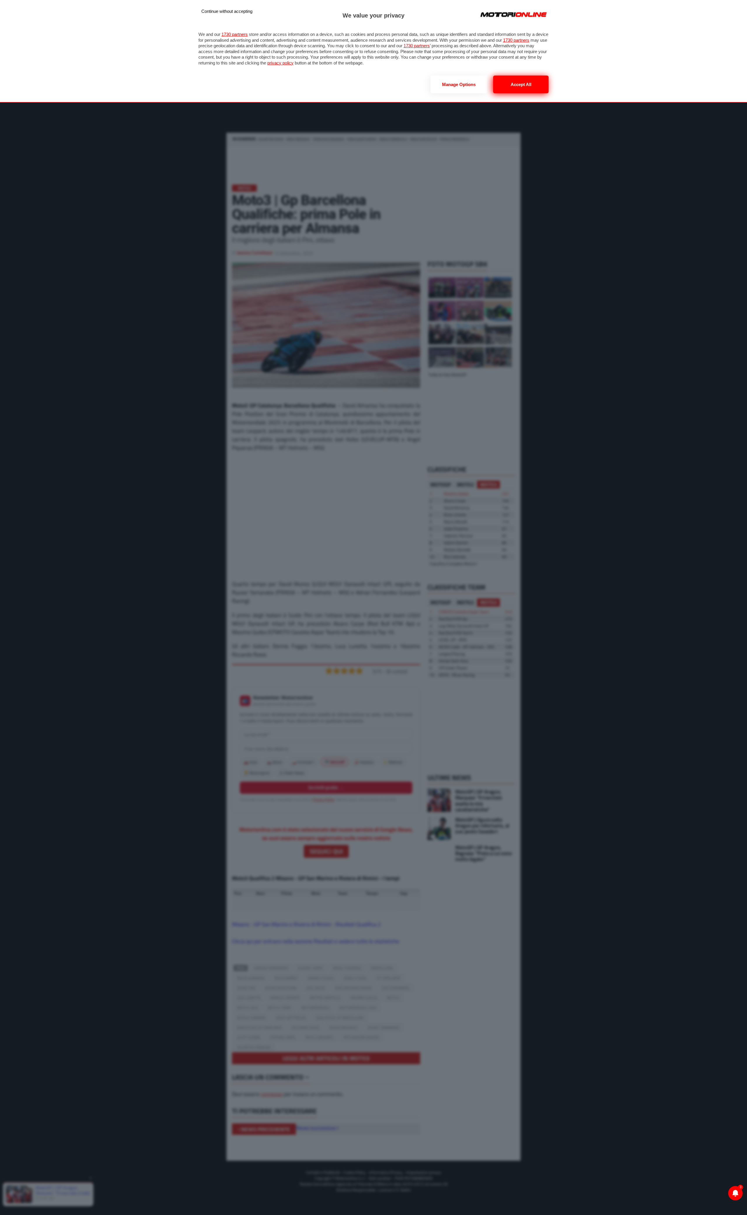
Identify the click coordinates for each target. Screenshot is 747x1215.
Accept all (521, 84)
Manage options (459, 84)
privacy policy (280, 62)
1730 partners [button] (234, 34)
